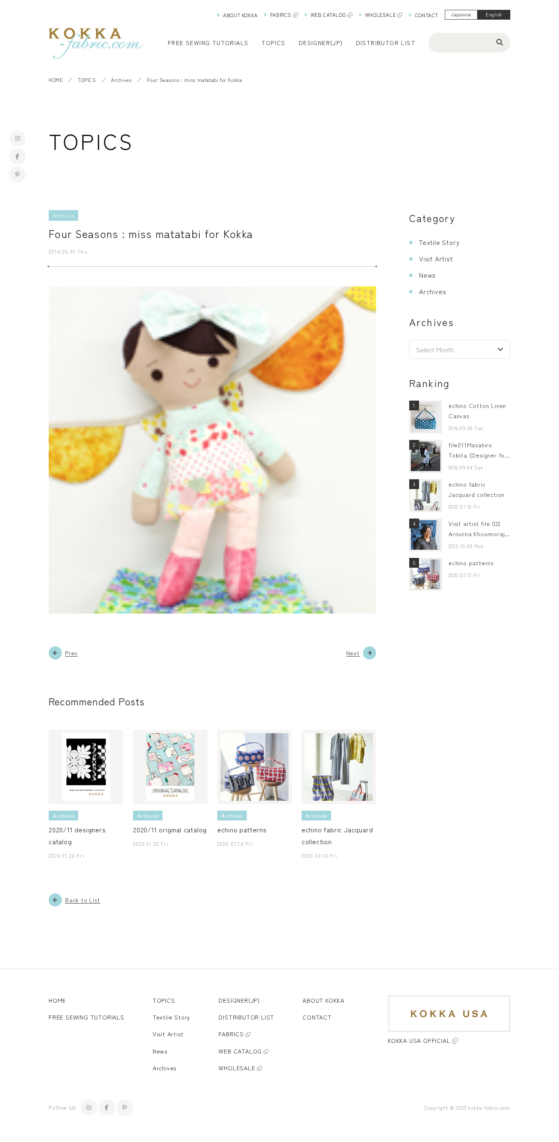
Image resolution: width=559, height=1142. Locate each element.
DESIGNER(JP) (321, 43)
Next (353, 653)
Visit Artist (436, 258)
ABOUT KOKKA (240, 14)
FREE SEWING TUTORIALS (86, 1017)
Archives (121, 79)
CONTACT (426, 14)
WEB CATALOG (328, 14)
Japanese (461, 14)
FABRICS (280, 14)
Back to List (82, 900)
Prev (71, 653)
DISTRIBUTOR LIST (385, 43)
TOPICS (87, 79)
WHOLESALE (380, 14)
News (427, 275)
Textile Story (439, 242)
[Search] (499, 42)
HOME (56, 79)
